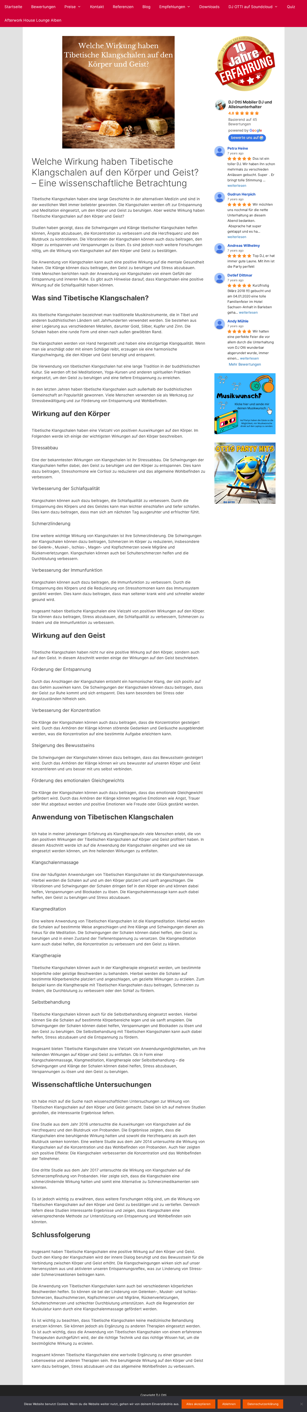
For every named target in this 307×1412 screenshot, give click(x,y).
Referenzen (123, 6)
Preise (70, 6)
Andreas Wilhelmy (243, 245)
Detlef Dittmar (239, 275)
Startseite (13, 6)
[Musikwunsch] (244, 433)
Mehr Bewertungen (245, 364)
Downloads (209, 6)
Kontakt (97, 6)
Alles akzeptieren (198, 1404)
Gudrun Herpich (241, 194)
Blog (146, 6)
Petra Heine (237, 148)
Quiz (291, 6)
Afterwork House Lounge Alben (32, 20)
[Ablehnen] (301, 1404)
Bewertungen (43, 6)
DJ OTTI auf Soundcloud (251, 6)
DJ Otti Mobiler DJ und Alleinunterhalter (250, 104)
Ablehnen (229, 1404)
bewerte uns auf (245, 137)
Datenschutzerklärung (262, 1404)
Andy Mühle (238, 321)
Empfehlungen (172, 6)
